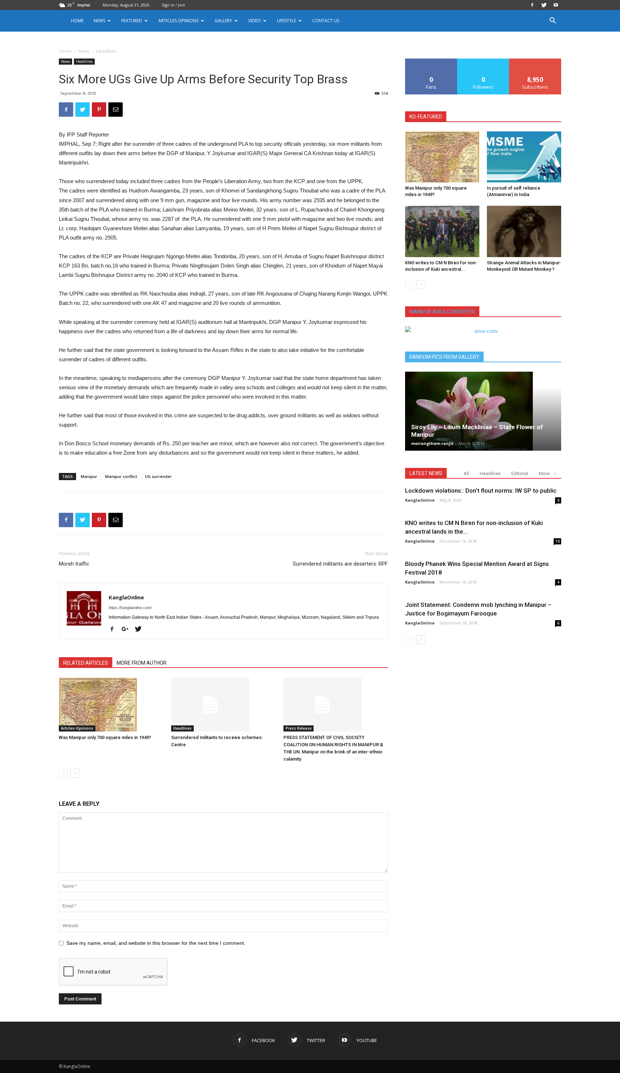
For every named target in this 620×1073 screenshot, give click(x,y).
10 (557, 541)
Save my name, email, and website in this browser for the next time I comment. (155, 943)
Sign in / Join (173, 5)
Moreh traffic (74, 564)
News (83, 51)
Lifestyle (286, 21)
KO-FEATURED (425, 117)
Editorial (519, 473)
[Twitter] (544, 5)
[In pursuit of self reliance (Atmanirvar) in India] (524, 156)
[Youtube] (555, 5)
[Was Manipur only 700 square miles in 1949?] (111, 704)
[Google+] (128, 629)
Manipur (89, 476)
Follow (483, 61)
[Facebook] (532, 5)
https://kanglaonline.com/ (130, 607)
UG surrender (158, 476)
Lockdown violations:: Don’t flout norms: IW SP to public (480, 490)
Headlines (84, 61)
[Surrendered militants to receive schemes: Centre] (223, 704)
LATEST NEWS (425, 473)
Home (77, 21)
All (466, 473)
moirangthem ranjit (432, 443)
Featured (131, 21)
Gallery (223, 21)
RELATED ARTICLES (85, 663)
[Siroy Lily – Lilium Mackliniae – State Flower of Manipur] (483, 411)
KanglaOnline (126, 597)
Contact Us (325, 21)
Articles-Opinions (178, 21)
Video (254, 21)
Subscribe (535, 61)
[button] (552, 21)
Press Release (298, 728)
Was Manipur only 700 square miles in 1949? (105, 737)
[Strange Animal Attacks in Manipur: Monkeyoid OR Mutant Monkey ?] (524, 231)
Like (431, 61)
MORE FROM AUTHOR (141, 663)
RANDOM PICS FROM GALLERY (444, 357)
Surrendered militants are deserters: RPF (340, 564)
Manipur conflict (121, 476)
